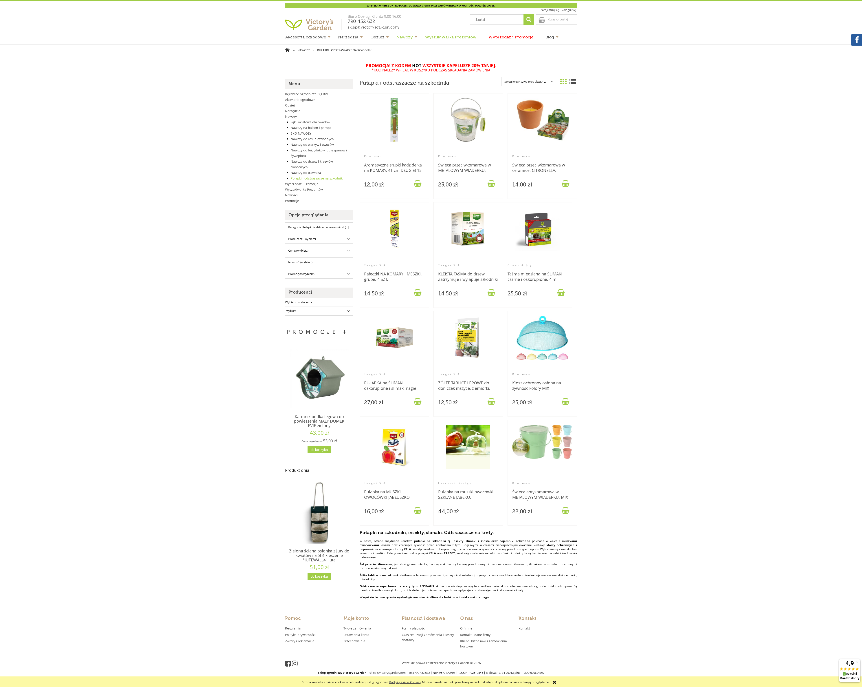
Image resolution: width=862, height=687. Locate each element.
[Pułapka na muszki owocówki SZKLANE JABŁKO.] (468, 453)
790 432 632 (361, 21)
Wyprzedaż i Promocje (301, 184)
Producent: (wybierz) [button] (302, 239)
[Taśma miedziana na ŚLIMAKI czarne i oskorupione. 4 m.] (538, 235)
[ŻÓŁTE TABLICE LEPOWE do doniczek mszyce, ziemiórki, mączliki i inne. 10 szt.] (468, 344)
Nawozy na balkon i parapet (312, 128)
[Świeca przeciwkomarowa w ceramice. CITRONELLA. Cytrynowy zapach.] (542, 126)
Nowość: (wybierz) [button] (300, 262)
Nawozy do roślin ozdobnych (312, 139)
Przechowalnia (354, 641)
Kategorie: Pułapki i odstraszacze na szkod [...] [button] (318, 227)
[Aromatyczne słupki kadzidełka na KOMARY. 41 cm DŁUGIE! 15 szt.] (394, 126)
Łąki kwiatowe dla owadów (310, 122)
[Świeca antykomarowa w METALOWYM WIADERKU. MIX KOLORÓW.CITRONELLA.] (542, 453)
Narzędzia (292, 111)
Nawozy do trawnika (306, 173)
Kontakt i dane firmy (475, 635)
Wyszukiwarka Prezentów (304, 189)
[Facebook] (856, 39)
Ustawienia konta (356, 635)
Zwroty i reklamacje (299, 641)
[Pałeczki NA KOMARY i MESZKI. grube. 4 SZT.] (394, 235)
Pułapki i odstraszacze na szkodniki (317, 178)
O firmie (466, 628)
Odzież (290, 105)
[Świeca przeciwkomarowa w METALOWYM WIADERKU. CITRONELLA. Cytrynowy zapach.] (468, 126)
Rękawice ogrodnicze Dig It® (306, 94)
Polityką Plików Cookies (405, 682)
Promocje (292, 201)
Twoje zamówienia (357, 628)
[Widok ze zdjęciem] (563, 81)
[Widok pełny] (573, 81)
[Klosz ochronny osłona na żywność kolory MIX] (542, 344)
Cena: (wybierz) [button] (298, 250)
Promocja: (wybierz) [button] (301, 274)
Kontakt (524, 628)
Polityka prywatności (300, 635)
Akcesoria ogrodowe (300, 100)
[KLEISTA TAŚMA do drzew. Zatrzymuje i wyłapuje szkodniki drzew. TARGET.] (468, 235)
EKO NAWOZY (301, 133)
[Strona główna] (314, 26)
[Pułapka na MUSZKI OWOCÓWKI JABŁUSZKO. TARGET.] (394, 453)
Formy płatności (414, 628)
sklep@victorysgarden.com (373, 27)
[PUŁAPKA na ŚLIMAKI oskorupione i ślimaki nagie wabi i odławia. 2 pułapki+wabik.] (394, 344)
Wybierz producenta (298, 302)
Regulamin (293, 628)
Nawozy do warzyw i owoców (312, 144)
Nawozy (291, 116)
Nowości (291, 195)
